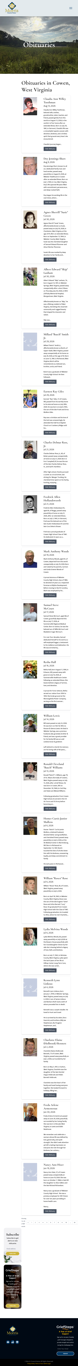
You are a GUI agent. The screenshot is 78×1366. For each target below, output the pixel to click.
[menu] (70, 8)
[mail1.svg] (8, 1342)
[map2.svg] (13, 1342)
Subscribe (13, 1253)
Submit (65, 1353)
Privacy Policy (31, 1364)
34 (74, 1222)
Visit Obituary (50, 148)
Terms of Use (39, 1364)
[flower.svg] (17, 1342)
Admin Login (47, 1364)
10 (66, 1222)
